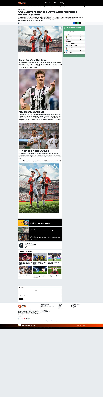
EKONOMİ (74, 306)
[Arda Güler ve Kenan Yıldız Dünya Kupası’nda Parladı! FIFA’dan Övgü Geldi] (40, 39)
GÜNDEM (56, 6)
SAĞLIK (73, 307)
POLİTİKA (61, 6)
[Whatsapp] (29, 318)
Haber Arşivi (44, 312)
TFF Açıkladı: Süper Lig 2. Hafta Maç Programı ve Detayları (54, 276)
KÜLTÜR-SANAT (61, 309)
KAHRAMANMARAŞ (29, 6)
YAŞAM (51, 6)
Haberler (20, 9)
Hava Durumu (44, 305)
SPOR (48, 6)
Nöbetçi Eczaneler (45, 304)
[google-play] (54, 320)
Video (56, 3)
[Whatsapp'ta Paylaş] (78, 23)
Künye (63, 3)
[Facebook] (19, 318)
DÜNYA (65, 6)
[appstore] (48, 320)
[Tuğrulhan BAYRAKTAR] (21, 245)
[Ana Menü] (84, 7)
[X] (21, 318)
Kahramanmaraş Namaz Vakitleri (48, 306)
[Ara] (84, 2)
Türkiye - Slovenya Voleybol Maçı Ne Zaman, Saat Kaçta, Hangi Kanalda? (25, 263)
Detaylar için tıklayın (74, 55)
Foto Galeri (49, 3)
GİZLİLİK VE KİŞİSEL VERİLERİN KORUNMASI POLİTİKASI (64, 327)
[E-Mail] (26, 247)
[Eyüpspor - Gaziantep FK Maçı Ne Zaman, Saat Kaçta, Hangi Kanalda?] (40, 257)
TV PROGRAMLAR (37, 6)
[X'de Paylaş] (76, 23)
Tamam (78, 327)
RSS (20, 325)
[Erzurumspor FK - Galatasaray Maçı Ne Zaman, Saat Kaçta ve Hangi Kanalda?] (40, 270)
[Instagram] (23, 318)
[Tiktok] (27, 318)
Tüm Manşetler (44, 310)
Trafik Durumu (44, 307)
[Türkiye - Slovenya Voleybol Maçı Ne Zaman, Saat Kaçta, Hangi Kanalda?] (25, 257)
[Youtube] (25, 318)
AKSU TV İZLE (21, 6)
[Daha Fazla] (80, 23)
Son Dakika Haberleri (46, 311)
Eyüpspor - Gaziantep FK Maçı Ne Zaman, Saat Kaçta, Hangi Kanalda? (39, 263)
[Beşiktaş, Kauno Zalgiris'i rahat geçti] (25, 270)
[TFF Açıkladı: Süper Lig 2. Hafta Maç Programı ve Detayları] (54, 270)
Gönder (21, 298)
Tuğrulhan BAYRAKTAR (30, 244)
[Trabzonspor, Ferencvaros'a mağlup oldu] (54, 257)
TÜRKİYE (44, 6)
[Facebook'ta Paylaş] (74, 23)
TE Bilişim (83, 325)
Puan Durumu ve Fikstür (46, 309)
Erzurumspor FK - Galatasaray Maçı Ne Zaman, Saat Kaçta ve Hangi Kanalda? (39, 276)
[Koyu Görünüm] (83, 7)
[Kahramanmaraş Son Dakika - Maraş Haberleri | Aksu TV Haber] (22, 2)
